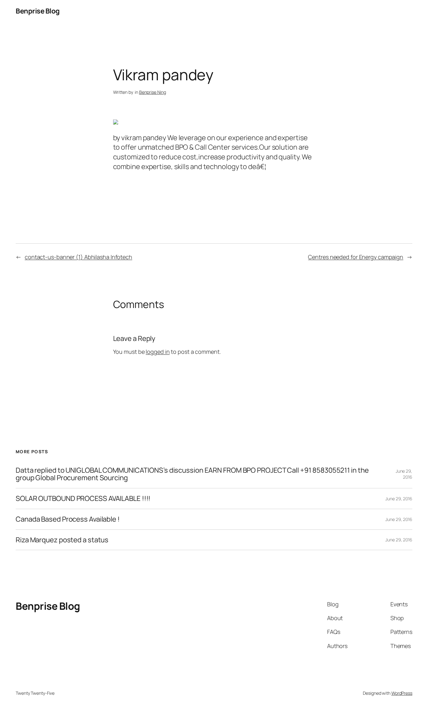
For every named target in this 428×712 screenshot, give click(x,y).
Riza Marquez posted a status (62, 540)
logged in (158, 351)
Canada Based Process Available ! (68, 519)
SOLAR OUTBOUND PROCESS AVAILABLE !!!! (83, 498)
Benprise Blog (38, 11)
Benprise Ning (152, 92)
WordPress (401, 693)
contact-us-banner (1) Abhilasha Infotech (78, 257)
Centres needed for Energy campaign (355, 257)
